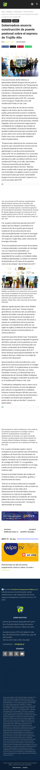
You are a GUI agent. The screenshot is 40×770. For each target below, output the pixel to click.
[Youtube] (22, 653)
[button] (36, 4)
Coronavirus (18, 12)
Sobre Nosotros (17, 767)
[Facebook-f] (5, 653)
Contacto (25, 767)
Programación (8, 679)
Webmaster (28, 765)
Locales (15, 21)
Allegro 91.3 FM (9, 671)
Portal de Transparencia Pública (23, 589)
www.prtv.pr (6, 570)
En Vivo (6, 667)
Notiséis (9, 12)
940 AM (6, 675)
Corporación (8, 687)
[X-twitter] (16, 653)
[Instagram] (10, 653)
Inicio (3, 12)
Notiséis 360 (9, 42)
